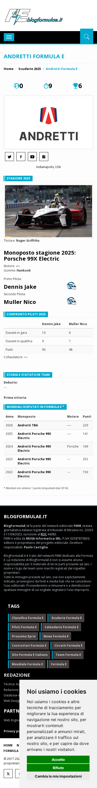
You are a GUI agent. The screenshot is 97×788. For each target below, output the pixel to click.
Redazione (17, 675)
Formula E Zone (16, 751)
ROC (44, 534)
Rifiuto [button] (58, 768)
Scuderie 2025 (29, 68)
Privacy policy (15, 731)
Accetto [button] (58, 759)
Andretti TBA (28, 425)
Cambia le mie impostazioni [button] (58, 776)
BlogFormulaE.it (34, 16)
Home (8, 68)
